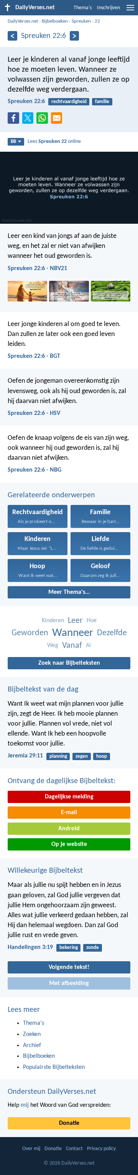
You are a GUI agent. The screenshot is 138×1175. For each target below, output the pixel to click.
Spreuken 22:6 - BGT (34, 356)
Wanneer (72, 633)
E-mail (69, 813)
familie (102, 101)
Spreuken (81, 21)
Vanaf (72, 645)
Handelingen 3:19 (30, 947)
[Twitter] (29, 120)
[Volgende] (74, 36)
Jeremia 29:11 (25, 756)
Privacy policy (101, 1149)
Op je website (69, 844)
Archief (32, 1045)
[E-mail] (58, 120)
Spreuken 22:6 (26, 101)
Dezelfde (112, 633)
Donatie (69, 1123)
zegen (82, 756)
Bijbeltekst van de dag (43, 689)
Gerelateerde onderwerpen (51, 495)
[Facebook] (15, 120)
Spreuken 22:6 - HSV (34, 413)
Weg (52, 645)
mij (25, 1105)
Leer (75, 620)
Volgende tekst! (69, 967)
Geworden (30, 633)
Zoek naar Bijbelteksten (69, 663)
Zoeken (32, 1034)
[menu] (130, 10)
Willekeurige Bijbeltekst (45, 871)
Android (69, 829)
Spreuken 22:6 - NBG (34, 470)
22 (97, 21)
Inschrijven (108, 8)
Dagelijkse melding (69, 797)
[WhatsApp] (43, 118)
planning (58, 756)
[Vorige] (12, 36)
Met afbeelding (69, 983)
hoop (101, 756)
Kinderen (53, 621)
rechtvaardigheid (69, 101)
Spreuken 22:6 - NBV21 (37, 268)
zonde (92, 947)
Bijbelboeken (55, 21)
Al (88, 645)
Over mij (31, 1149)
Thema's (83, 8)
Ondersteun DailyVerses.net (52, 1092)
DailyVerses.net (23, 21)
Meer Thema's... (69, 592)
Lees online (54, 141)
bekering (68, 947)
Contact (74, 1149)
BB (13, 141)
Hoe (92, 621)
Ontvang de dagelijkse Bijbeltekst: (61, 781)
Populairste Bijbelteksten (54, 1067)
